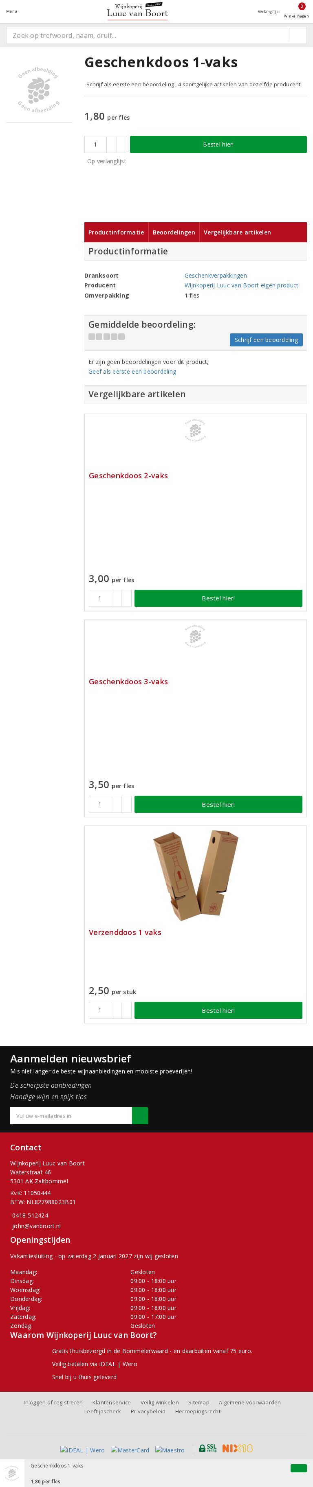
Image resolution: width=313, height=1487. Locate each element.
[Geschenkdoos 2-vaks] (195, 430)
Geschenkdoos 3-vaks (128, 681)
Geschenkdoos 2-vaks (128, 475)
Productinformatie (116, 232)
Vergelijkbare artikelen (237, 232)
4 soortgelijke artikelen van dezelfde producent (239, 84)
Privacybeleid (148, 1411)
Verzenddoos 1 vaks (125, 932)
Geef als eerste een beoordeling (132, 371)
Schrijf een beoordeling (266, 340)
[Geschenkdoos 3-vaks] (195, 636)
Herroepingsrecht (197, 1411)
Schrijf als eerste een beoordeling (130, 84)
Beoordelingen (174, 232)
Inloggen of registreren (53, 1402)
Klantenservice (112, 1402)
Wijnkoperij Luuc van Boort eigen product (242, 285)
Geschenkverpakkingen (216, 275)
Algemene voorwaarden (250, 1402)
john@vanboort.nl (36, 1226)
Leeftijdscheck (102, 1411)
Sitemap (198, 1402)
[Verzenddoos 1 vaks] (195, 876)
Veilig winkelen (160, 1402)
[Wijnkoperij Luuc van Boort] (137, 11)
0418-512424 (30, 1215)
